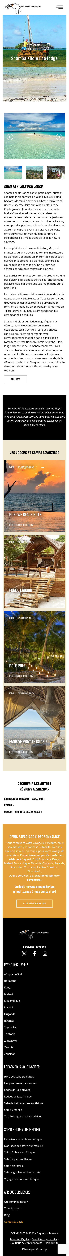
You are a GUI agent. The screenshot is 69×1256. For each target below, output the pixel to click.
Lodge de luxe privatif (17, 1090)
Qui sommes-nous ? (16, 1201)
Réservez (15, 379)
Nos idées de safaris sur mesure (23, 1146)
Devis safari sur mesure (34, 903)
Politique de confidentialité (26, 1243)
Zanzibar (9, 1054)
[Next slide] (59, 137)
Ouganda (9, 1014)
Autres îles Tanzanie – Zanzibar (23, 798)
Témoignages (12, 1208)
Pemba (8, 805)
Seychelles (10, 1027)
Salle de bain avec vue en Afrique (23, 1103)
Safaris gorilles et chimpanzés (22, 1172)
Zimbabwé (10, 1040)
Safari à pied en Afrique (18, 1159)
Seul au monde (13, 1110)
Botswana (10, 981)
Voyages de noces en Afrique (21, 1179)
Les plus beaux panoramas (20, 1083)
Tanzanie (9, 1034)
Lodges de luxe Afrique (18, 1096)
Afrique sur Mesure (17, 1192)
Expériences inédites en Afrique (23, 1139)
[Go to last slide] (10, 137)
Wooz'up (41, 1249)
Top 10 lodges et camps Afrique (23, 1116)
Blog (7, 1215)
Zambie (8, 1047)
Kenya (8, 987)
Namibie (9, 1007)
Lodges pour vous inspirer (22, 1067)
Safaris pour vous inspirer (22, 1129)
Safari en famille (14, 1166)
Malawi (8, 994)
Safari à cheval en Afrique (19, 1152)
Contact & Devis (13, 1221)
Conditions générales (44, 1239)
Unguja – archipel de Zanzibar (22, 811)
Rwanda (9, 1020)
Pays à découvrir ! (16, 965)
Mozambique (12, 1001)
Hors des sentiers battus (19, 1076)
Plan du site (52, 1243)
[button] (13, 172)
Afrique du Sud (13, 974)
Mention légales (20, 1239)
